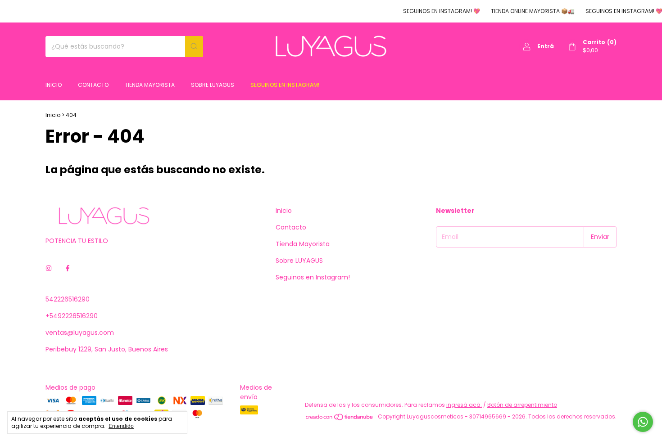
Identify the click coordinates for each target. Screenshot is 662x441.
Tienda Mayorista (150, 85)
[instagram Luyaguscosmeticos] (48, 268)
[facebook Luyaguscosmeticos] (67, 268)
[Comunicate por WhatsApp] (643, 422)
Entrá (545, 46)
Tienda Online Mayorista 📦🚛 (527, 11)
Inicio (53, 85)
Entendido (121, 426)
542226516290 (67, 299)
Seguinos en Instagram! (284, 85)
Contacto (93, 85)
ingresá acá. (464, 405)
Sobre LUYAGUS (212, 85)
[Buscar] (194, 46)
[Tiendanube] (340, 419)
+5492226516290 (71, 315)
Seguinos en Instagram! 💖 (436, 11)
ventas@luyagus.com (79, 332)
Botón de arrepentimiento (522, 405)
